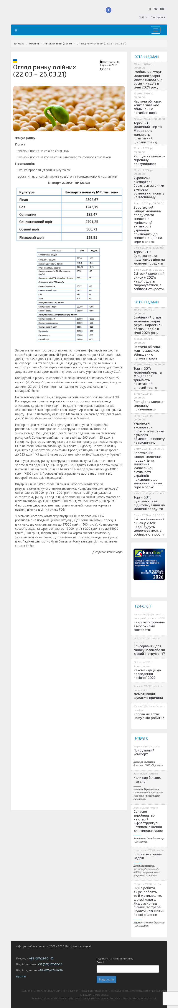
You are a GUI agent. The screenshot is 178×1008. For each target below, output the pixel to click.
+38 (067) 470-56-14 (50, 964)
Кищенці (143, 925)
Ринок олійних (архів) (58, 43)
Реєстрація (158, 17)
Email (100, 962)
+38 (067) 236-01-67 (41, 958)
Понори (143, 841)
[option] (149, 564)
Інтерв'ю (155, 746)
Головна (19, 43)
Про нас (21, 976)
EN (155, 9)
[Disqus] (69, 643)
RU (162, 9)
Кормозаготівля (142, 666)
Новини (34, 43)
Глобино (151, 875)
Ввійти (143, 17)
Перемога (157, 765)
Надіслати (106, 979)
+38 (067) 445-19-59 (50, 970)
